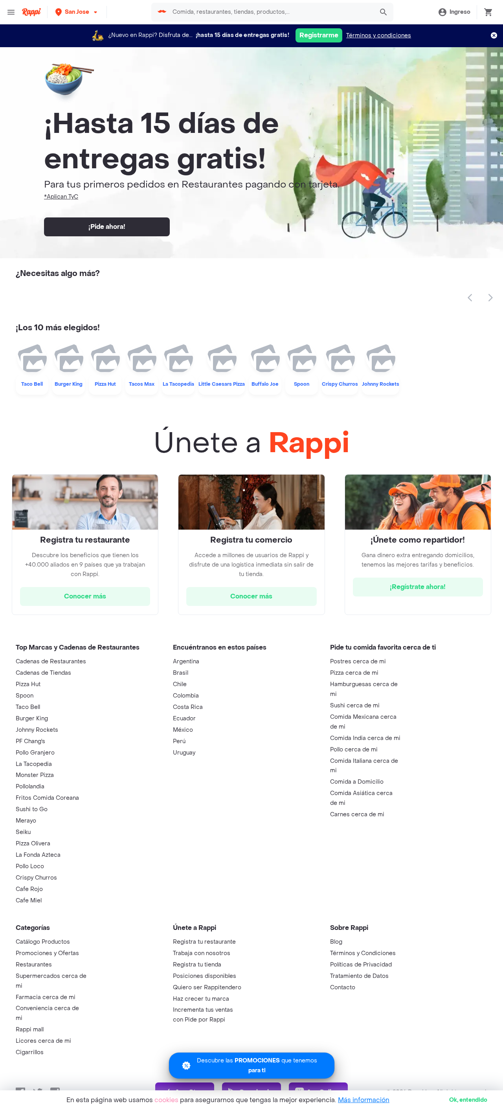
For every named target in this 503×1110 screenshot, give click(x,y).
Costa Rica (188, 707)
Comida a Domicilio (357, 782)
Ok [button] (468, 1100)
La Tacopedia (34, 764)
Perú (179, 741)
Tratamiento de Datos (359, 976)
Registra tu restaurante (204, 942)
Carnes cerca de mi (357, 814)
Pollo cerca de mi (354, 749)
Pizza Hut (28, 684)
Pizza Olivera (33, 843)
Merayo (26, 821)
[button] (77, 12)
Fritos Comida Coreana (47, 798)
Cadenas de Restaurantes (51, 661)
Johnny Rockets (37, 730)
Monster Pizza (35, 775)
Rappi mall (30, 1029)
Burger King (32, 718)
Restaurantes (34, 964)
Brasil (180, 673)
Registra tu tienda (197, 964)
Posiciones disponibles (204, 976)
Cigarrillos (30, 1052)
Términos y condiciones (378, 35)
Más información (363, 1100)
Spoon (24, 696)
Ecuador (184, 718)
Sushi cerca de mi (355, 705)
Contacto (342, 987)
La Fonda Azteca (38, 855)
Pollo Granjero (35, 753)
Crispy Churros (36, 878)
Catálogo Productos (43, 942)
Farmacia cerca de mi (45, 997)
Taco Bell (28, 707)
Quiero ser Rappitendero (207, 987)
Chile (180, 684)
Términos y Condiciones (363, 953)
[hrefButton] (85, 596)
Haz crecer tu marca (201, 999)
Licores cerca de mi (43, 1041)
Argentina (186, 661)
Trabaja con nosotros (201, 953)
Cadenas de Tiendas (43, 673)
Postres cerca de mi (358, 661)
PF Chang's (30, 741)
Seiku (23, 832)
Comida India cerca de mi (365, 738)
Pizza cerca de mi (354, 673)
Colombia (186, 696)
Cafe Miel (29, 900)
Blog (336, 942)
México (183, 730)
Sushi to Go (32, 809)
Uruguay (184, 753)
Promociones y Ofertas (47, 953)
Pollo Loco (30, 866)
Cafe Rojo (29, 889)
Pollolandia (30, 786)
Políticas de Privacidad (361, 964)
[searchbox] (271, 12)
